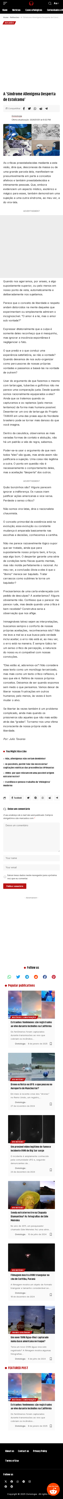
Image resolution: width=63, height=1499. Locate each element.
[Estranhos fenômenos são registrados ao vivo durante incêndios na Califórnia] (31, 1005)
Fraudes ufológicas (21, 1332)
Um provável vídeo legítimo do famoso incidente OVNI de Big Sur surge (31, 1149)
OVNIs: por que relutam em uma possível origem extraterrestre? (28, 774)
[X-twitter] (5, 1481)
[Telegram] (27, 977)
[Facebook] (45, 977)
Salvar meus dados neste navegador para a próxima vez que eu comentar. (32, 877)
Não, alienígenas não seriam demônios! (25, 759)
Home (5, 17)
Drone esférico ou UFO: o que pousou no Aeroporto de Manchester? (31, 1086)
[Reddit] (53, 1489)
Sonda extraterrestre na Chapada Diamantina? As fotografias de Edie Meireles (29, 1217)
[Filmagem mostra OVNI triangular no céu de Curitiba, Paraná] (31, 1257)
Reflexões (14, 17)
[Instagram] (29, 1481)
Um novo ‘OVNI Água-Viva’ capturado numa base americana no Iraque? (29, 1339)
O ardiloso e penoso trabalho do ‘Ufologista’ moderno (26, 783)
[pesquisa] (50, 3)
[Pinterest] (54, 977)
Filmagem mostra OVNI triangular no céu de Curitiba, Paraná (30, 1277)
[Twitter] (18, 977)
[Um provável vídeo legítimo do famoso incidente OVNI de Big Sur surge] (31, 1129)
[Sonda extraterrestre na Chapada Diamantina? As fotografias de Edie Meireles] (31, 1195)
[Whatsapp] (9, 977)
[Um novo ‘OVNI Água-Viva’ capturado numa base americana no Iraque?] (31, 1320)
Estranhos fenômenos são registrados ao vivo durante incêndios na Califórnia (31, 1024)
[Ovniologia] (28, 3)
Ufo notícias (17, 1079)
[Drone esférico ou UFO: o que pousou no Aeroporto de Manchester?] (31, 1067)
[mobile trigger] (6, 3)
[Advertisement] (31, 57)
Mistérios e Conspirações (24, 1017)
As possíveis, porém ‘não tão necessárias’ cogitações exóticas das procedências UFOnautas (28, 766)
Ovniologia (17, 116)
